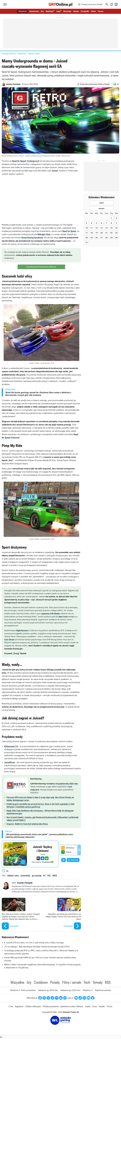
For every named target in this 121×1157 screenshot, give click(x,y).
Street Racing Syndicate (32, 237)
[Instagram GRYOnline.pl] (44, 998)
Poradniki (85, 11)
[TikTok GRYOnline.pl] (52, 998)
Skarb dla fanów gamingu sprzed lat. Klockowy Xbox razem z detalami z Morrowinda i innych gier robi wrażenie (38, 393)
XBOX (54, 875)
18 (92, 233)
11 (92, 228)
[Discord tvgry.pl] (88, 998)
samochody (25, 875)
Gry (42, 11)
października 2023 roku (68, 784)
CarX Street (9, 639)
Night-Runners (22, 630)
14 (106, 228)
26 (96, 237)
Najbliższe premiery (103, 990)
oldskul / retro (13, 875)
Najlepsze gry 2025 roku (70, 990)
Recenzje (67, 11)
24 (87, 237)
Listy (58, 11)
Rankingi (49, 11)
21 (106, 233)
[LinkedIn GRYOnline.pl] (61, 998)
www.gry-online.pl (9, 53)
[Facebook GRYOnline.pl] (40, 998)
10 (87, 228)
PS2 (49, 875)
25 (92, 237)
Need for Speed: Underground (25, 161)
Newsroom (34, 11)
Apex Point (63, 616)
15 (111, 228)
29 (111, 237)
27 (101, 237)
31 (87, 242)
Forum (100, 11)
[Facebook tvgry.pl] (92, 998)
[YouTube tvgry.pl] (76, 998)
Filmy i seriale (71, 982)
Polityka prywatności (51, 1006)
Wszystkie (17, 982)
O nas (11, 1006)
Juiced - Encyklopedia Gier (30, 854)
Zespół (87, 1006)
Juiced (55, 170)
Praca (94, 1006)
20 (101, 233)
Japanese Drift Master (50, 613)
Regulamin (19, 1006)
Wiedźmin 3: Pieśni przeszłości (23, 990)
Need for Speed (69, 231)
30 (116, 237)
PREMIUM (22, 11)
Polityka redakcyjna (33, 1006)
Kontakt (102, 1006)
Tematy (98, 982)
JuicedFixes (9, 762)
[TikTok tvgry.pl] (80, 998)
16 (116, 228)
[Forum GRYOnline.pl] (65, 998)
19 (96, 233)
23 (116, 233)
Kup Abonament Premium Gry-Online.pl (41, 267)
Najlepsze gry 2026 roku (48, 990)
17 (87, 233)
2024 (101, 203)
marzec (101, 208)
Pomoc (109, 1006)
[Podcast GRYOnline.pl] (56, 998)
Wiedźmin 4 (88, 990)
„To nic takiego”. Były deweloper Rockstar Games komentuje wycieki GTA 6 (36, 946)
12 (96, 228)
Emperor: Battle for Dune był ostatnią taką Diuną (27, 824)
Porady (55, 982)
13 (101, 228)
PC (44, 875)
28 (106, 237)
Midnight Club (43, 234)
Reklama (79, 1006)
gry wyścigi (36, 875)
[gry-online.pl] (60, 4)
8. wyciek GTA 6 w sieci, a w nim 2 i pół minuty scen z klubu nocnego (34, 942)
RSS (108, 982)
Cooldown (41, 982)
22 (111, 233)
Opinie (76, 11)
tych (70, 786)
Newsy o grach (34, 53)
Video (93, 11)
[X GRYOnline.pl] (48, 998)
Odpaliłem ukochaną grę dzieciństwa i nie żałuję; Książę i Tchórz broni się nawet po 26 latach (62, 914)
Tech (87, 982)
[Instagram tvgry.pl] (84, 998)
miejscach (34, 790)
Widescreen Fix (11, 746)
